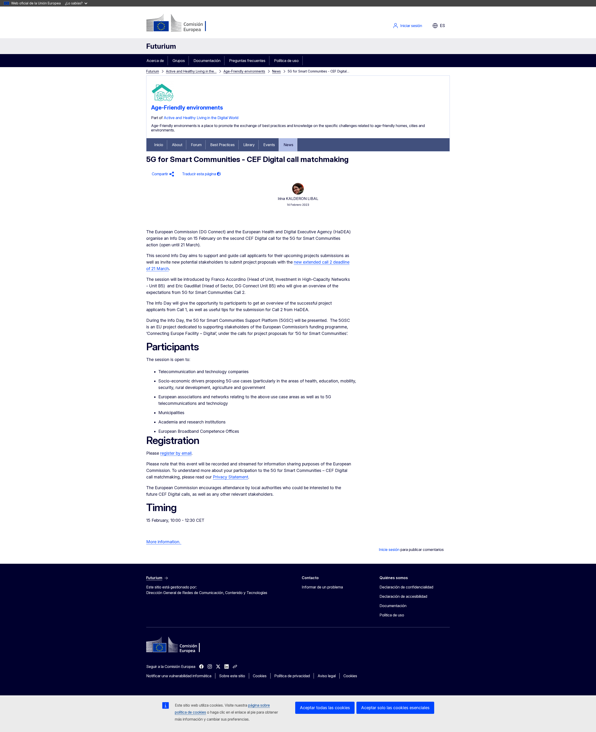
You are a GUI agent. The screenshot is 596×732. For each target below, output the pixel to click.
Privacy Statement (230, 476)
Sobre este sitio (232, 676)
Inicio (158, 144)
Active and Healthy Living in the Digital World (201, 117)
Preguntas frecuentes (247, 60)
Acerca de (155, 60)
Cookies (260, 676)
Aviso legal (327, 676)
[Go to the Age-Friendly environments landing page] (162, 102)
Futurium (161, 46)
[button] (162, 174)
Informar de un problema (322, 587)
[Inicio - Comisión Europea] (183, 23)
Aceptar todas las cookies (325, 707)
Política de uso (286, 60)
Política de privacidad (292, 676)
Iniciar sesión (411, 25)
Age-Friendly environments (244, 71)
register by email (176, 453)
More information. (163, 541)
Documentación (206, 60)
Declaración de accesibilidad (403, 596)
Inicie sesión (389, 549)
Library (249, 144)
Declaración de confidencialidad (406, 587)
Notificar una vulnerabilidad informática (178, 676)
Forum (196, 144)
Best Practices (222, 144)
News (276, 71)
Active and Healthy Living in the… (191, 71)
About (177, 144)
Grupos (179, 60)
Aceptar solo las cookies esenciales (395, 707)
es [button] (442, 25)
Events (269, 144)
